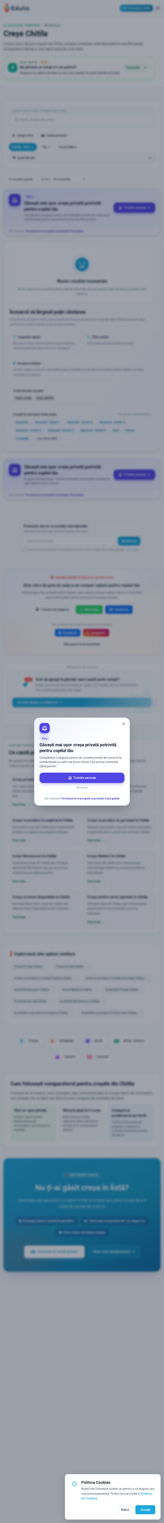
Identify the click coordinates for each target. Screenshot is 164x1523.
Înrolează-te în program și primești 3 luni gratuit (90, 798)
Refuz (125, 1509)
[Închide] (123, 723)
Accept (145, 1509)
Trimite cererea (84, 777)
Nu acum (82, 787)
